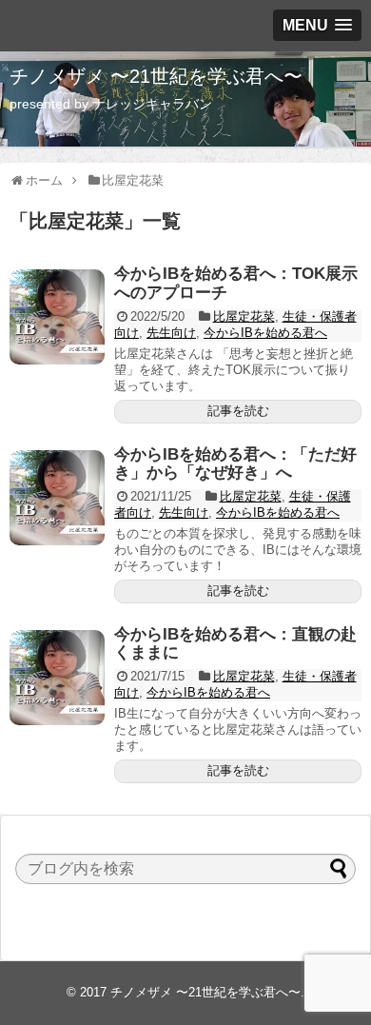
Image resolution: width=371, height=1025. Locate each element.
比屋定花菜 (244, 316)
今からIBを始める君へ (265, 332)
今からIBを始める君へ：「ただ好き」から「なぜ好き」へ (235, 464)
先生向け (171, 332)
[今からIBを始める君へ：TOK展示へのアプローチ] (57, 317)
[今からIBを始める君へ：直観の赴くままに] (57, 677)
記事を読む (238, 411)
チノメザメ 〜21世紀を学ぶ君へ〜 (156, 76)
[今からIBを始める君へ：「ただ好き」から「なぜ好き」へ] (57, 497)
